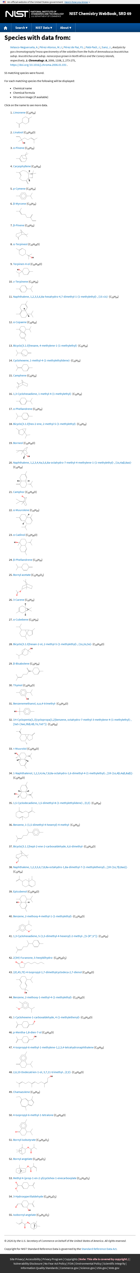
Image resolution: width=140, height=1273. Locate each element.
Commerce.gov (69, 1268)
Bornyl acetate (22, 575)
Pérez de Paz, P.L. (74, 47)
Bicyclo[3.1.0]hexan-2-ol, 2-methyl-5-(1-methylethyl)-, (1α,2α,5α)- (52, 644)
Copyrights (71, 1259)
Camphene (19, 375)
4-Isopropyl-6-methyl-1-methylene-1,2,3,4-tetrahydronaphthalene (53, 1047)
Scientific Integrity (114, 1263)
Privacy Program (52, 1259)
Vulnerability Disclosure (27, 1263)
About (64, 27)
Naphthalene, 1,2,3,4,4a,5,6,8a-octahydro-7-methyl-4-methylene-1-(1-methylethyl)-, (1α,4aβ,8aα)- (72, 462)
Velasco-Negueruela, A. (24, 47)
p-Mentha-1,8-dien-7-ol (27, 1032)
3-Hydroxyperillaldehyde (28, 1196)
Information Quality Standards (39, 1268)
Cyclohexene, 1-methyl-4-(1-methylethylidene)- (41, 360)
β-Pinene (18, 225)
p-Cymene (19, 188)
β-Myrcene (19, 203)
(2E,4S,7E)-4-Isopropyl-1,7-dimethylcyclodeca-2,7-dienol (47, 972)
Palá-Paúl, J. (93, 47)
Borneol (18, 443)
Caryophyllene (22, 166)
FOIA (71, 1263)
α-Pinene (18, 148)
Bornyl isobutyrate (24, 1140)
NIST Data (43, 27)
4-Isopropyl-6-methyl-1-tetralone (33, 1115)
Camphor (19, 492)
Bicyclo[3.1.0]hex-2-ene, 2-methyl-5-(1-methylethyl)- (44, 424)
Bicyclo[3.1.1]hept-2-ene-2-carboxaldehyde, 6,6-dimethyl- (48, 846)
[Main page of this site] (5, 27)
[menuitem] (5, 27)
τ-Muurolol (20, 748)
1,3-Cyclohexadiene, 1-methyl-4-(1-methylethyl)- (42, 394)
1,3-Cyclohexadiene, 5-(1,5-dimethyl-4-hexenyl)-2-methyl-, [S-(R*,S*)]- (55, 936)
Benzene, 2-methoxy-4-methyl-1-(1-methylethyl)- (42, 916)
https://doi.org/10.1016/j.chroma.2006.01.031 (38, 65)
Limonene (19, 112)
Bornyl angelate (22, 1159)
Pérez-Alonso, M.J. (51, 47)
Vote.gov (114, 1268)
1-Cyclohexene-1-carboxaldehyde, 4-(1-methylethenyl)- (46, 1017)
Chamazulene (21, 1092)
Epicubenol (20, 891)
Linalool (18, 132)
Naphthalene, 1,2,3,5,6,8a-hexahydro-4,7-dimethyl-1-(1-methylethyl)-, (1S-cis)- (60, 296)
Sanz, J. (106, 47)
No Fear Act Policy (55, 1263)
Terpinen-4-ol (21, 264)
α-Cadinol (19, 535)
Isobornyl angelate (24, 1215)
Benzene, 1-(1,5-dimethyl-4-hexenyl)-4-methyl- (41, 824)
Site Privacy (17, 1259)
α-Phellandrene (22, 409)
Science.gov (87, 1268)
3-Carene (18, 599)
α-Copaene (20, 322)
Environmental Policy (88, 1263)
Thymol (17, 685)
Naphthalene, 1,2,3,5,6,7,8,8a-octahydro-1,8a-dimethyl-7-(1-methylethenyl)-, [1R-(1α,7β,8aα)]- (70, 867)
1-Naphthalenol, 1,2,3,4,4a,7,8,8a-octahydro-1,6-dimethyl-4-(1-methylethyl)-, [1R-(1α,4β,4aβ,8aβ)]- (73, 773)
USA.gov (102, 1268)
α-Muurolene (21, 510)
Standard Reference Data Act (98, 1249)
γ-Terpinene (20, 281)
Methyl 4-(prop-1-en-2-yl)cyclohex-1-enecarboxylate (44, 1178)
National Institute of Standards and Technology (34, 14)
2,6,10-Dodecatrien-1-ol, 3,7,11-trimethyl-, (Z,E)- (42, 1072)
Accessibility (33, 1259)
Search (20, 27)
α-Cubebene (20, 619)
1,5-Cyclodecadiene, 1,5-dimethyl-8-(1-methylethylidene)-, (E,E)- (52, 803)
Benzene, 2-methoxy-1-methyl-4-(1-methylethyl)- (42, 997)
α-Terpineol (20, 244)
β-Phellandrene (22, 559)
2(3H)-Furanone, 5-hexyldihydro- (33, 957)
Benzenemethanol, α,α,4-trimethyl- (34, 703)
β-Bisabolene (21, 663)
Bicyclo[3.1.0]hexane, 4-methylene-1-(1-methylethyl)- (45, 345)
